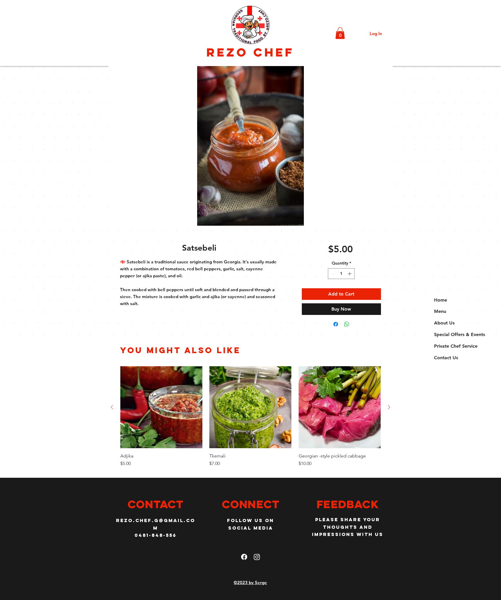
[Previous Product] (111, 407)
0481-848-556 (156, 535)
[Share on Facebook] (335, 324)
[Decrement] (332, 274)
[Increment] (350, 274)
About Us (444, 323)
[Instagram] (257, 557)
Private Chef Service (456, 346)
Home (440, 300)
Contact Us (446, 357)
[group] (250, 419)
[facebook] (244, 557)
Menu (440, 311)
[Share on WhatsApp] (346, 324)
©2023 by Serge (250, 582)
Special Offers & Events (459, 334)
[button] (340, 33)
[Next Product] (389, 407)
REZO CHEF (250, 52)
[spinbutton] (341, 274)
